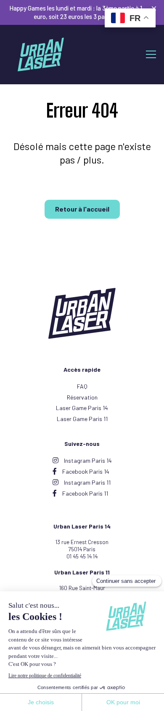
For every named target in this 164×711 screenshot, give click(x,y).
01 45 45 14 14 (82, 556)
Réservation (82, 397)
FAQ (82, 386)
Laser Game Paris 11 (82, 418)
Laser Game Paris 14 (82, 407)
